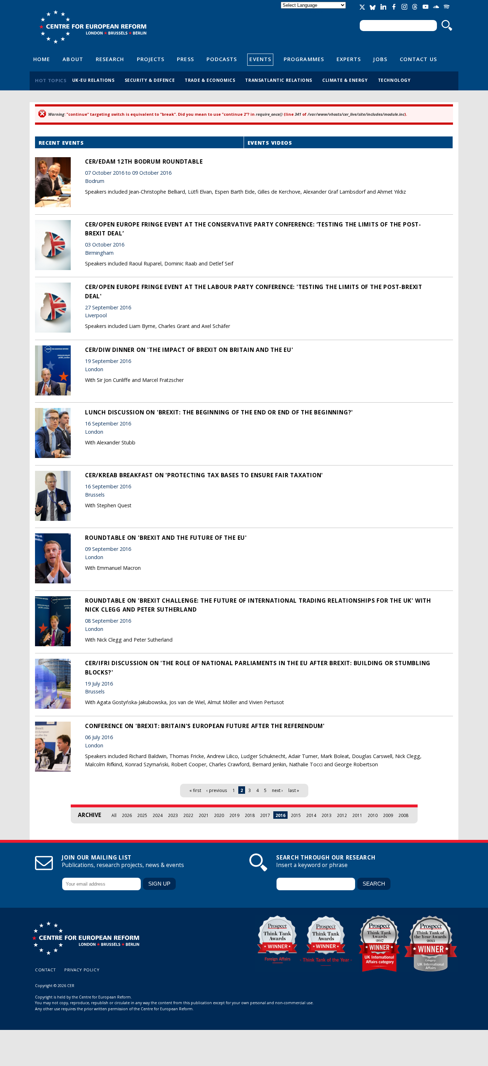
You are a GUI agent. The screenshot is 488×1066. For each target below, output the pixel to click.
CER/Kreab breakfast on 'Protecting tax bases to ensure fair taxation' (204, 475)
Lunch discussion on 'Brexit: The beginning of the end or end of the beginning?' (219, 412)
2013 (327, 815)
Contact (45, 969)
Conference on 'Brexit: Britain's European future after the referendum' (205, 726)
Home (41, 59)
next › (277, 790)
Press (185, 59)
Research (110, 59)
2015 (296, 815)
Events (260, 59)
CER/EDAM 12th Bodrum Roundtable (144, 161)
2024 (158, 815)
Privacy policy (81, 969)
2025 (142, 815)
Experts (349, 59)
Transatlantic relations (278, 80)
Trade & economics (210, 80)
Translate (314, 11)
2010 (373, 815)
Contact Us (418, 59)
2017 (265, 815)
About (73, 59)
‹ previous (216, 790)
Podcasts (221, 59)
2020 (219, 815)
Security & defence (150, 80)
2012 (342, 815)
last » (293, 790)
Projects (151, 59)
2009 (388, 815)
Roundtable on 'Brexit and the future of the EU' (166, 538)
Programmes (304, 59)
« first (195, 790)
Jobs (380, 59)
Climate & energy (345, 80)
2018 (250, 815)
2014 (311, 815)
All (113, 815)
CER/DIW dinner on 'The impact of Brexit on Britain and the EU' (189, 350)
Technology (394, 80)
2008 (403, 815)
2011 (357, 815)
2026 (127, 815)
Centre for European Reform (92, 27)
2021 (204, 815)
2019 (234, 815)
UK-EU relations (93, 80)
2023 (173, 815)
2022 (188, 815)
